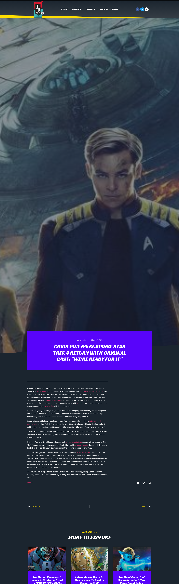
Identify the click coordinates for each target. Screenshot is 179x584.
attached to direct (84, 452)
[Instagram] (147, 9)
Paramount (41, 391)
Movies (76, 9)
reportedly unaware (53, 400)
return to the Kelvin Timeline (91, 391)
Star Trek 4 (49, 406)
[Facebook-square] (138, 483)
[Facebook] (138, 9)
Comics (90, 9)
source (30, 482)
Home (64, 9)
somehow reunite (81, 445)
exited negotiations (74, 442)
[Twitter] (142, 9)
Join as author (109, 9)
